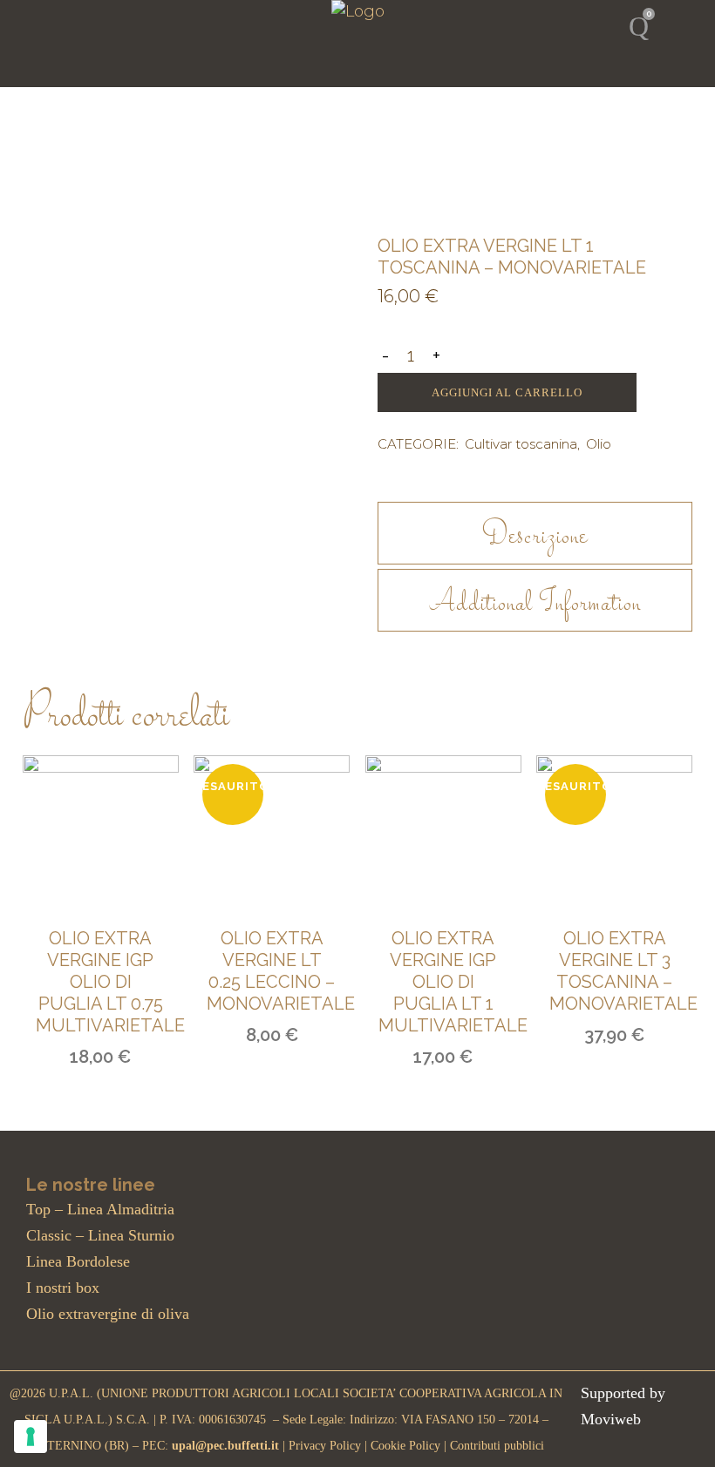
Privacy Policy (326, 1445)
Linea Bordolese (78, 1261)
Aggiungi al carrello (507, 392)
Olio (598, 444)
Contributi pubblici (497, 1445)
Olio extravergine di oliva (107, 1313)
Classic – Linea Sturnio (100, 1235)
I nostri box (62, 1287)
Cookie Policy (405, 1445)
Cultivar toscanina (521, 444)
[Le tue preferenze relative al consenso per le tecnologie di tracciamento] (30, 1436)
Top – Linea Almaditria (100, 1209)
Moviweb (611, 1419)
